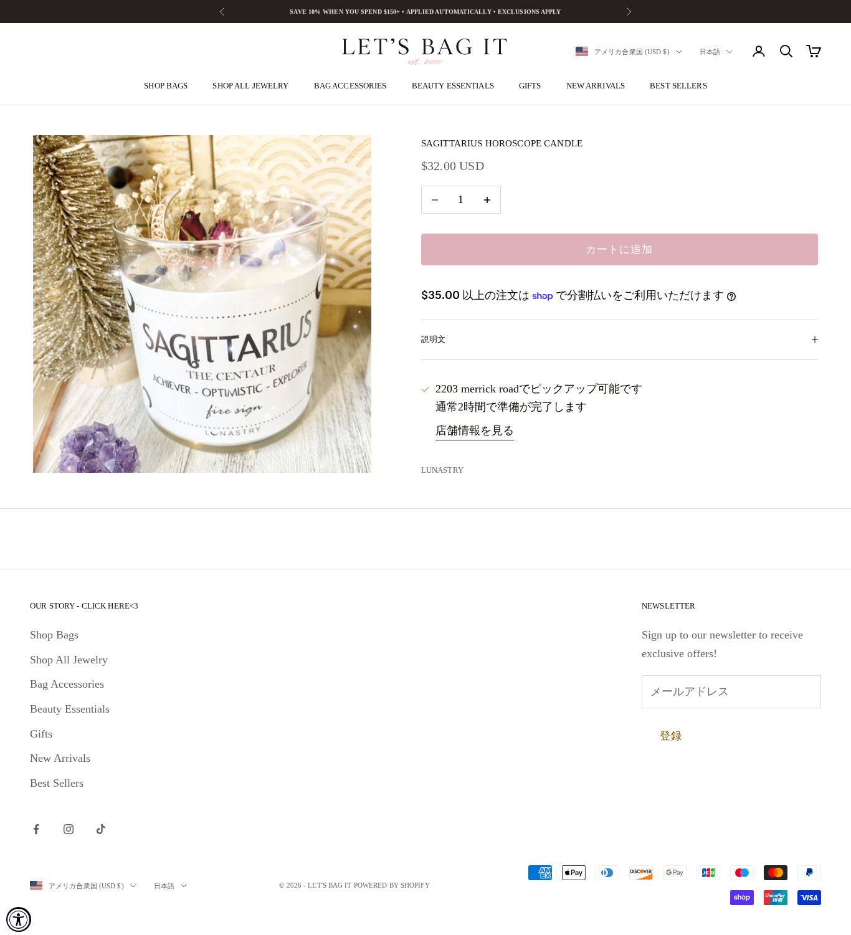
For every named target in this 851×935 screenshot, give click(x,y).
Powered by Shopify (392, 885)
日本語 (710, 51)
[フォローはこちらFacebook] (36, 829)
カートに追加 (619, 249)
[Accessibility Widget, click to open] (18, 919)
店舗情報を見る (474, 430)
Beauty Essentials (453, 85)
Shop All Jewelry (250, 85)
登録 (671, 736)
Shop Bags (166, 85)
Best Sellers (678, 85)
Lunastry (442, 470)
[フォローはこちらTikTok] (101, 829)
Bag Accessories (350, 85)
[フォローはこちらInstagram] (68, 829)
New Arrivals (595, 85)
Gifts (530, 85)
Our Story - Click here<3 (84, 605)
